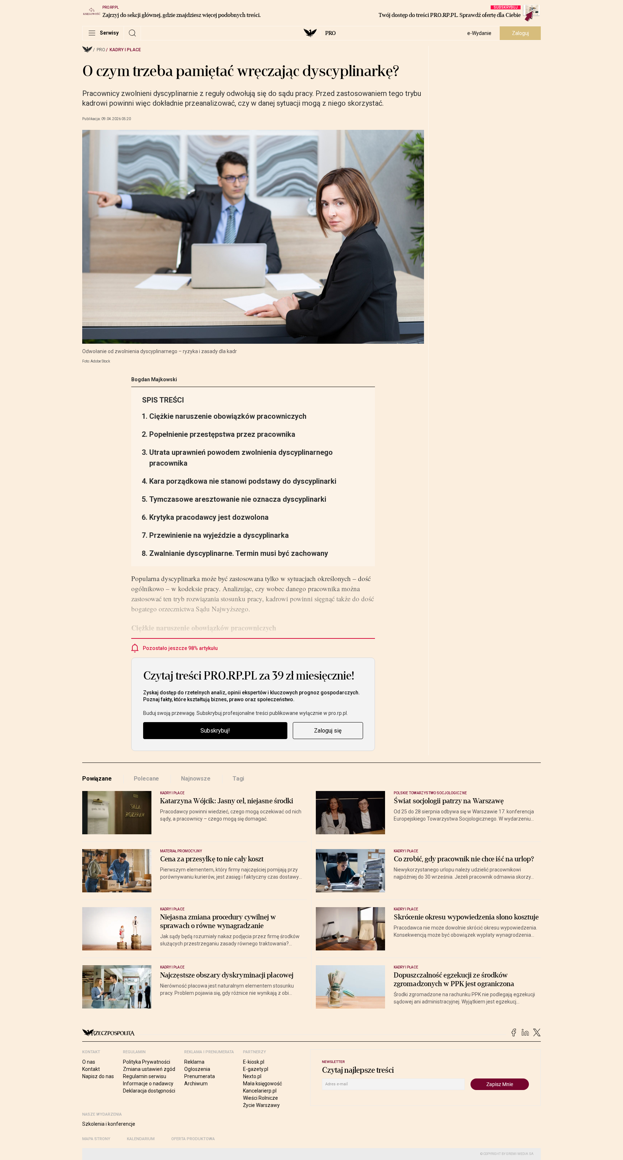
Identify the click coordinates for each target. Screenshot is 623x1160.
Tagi (238, 778)
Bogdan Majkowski (154, 379)
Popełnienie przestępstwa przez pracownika (222, 434)
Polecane (146, 778)
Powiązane (97, 778)
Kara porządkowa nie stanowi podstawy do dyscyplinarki (242, 481)
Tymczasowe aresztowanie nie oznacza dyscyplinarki (237, 499)
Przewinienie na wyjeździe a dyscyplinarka (219, 535)
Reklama (194, 1062)
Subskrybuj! (215, 730)
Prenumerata (199, 1076)
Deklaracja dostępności (149, 1091)
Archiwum (196, 1083)
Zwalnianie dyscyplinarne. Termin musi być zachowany (238, 553)
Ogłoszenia (197, 1069)
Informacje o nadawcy (148, 1083)
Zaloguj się (327, 730)
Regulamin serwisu (144, 1076)
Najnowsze (196, 778)
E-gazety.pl (255, 1069)
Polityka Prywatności (146, 1062)
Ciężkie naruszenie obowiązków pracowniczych (227, 416)
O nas (88, 1062)
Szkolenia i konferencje (108, 1124)
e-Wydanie (479, 33)
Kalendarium (141, 1139)
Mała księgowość (262, 1083)
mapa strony (96, 1139)
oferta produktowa (193, 1139)
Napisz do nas (98, 1076)
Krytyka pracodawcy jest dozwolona (209, 517)
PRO (330, 33)
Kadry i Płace (125, 49)
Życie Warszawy (261, 1105)
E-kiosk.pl (253, 1062)
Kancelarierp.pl (260, 1091)
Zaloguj (520, 33)
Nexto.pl (252, 1076)
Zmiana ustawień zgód (149, 1069)
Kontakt (91, 1069)
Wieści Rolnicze (260, 1098)
